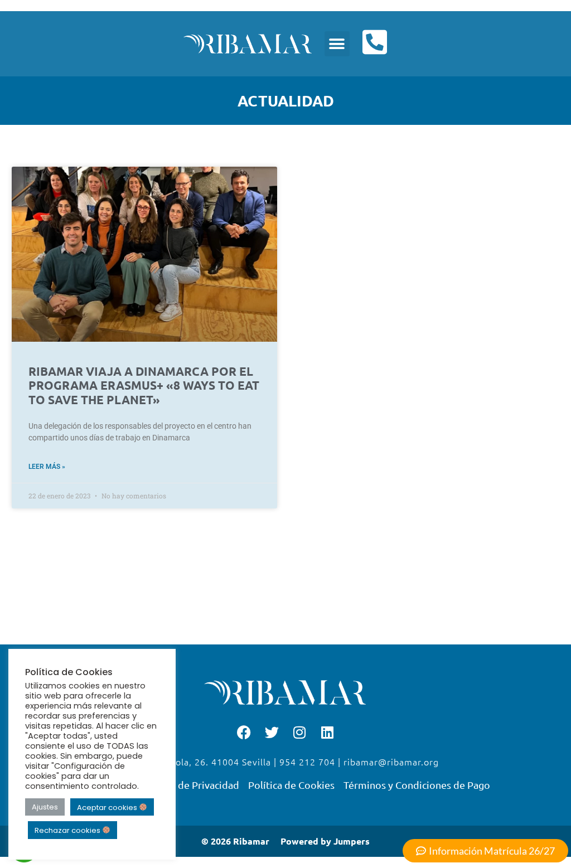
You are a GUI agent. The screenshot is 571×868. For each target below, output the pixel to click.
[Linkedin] (327, 732)
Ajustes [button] (45, 807)
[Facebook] (244, 732)
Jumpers (351, 841)
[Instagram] (299, 732)
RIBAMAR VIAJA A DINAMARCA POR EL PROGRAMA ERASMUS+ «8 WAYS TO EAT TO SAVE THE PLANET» (143, 384)
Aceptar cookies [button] (108, 807)
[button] (337, 43)
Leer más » (46, 467)
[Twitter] (272, 732)
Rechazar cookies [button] (68, 830)
